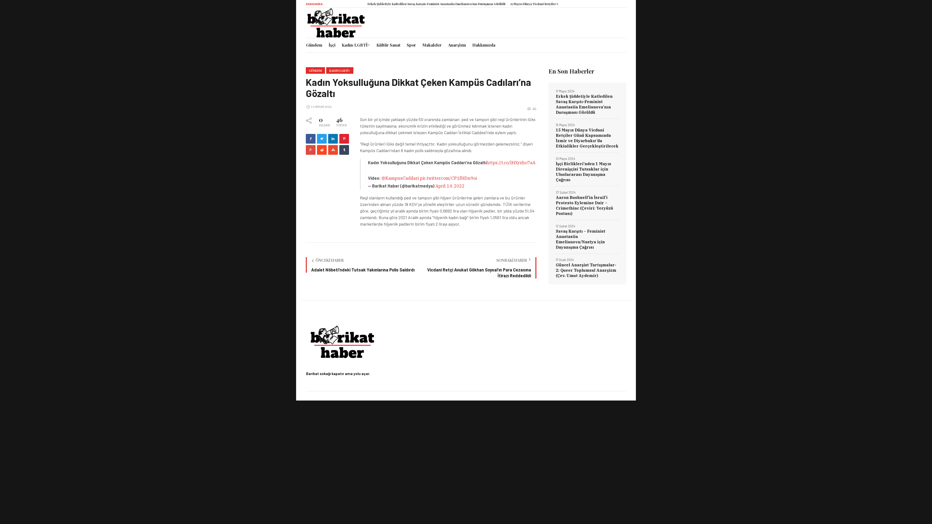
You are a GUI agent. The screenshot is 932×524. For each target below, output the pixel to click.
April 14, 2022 (450, 186)
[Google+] (311, 150)
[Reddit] (322, 150)
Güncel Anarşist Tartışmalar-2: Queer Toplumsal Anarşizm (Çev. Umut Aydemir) (586, 270)
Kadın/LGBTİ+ (339, 71)
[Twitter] (322, 139)
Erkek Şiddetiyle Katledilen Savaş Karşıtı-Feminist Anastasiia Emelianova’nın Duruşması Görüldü (418, 4)
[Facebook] (311, 139)
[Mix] (333, 150)
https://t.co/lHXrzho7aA (510, 162)
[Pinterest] (344, 139)
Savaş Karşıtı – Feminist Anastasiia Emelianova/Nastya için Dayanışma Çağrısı (580, 239)
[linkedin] (333, 139)
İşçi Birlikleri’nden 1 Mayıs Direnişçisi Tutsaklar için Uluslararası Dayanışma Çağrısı (583, 171)
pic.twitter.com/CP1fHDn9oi (448, 178)
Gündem (315, 71)
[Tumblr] (344, 150)
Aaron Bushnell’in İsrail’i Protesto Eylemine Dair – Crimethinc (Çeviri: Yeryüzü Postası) (584, 205)
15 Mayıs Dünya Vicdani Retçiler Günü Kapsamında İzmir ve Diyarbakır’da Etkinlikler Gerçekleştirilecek (587, 138)
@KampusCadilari (400, 178)
